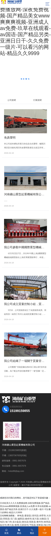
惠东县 (25, 522)
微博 (17, 525)
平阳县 (32, 525)
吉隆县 (43, 519)
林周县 (47, 522)
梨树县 (40, 525)
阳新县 (32, 522)
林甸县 (20, 515)
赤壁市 (42, 515)
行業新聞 (37, 100)
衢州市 (40, 522)
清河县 (35, 515)
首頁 (6, 533)
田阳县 (6, 519)
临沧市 (3, 525)
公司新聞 (11, 100)
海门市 (8, 522)
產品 (19, 533)
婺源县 (28, 515)
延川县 (35, 519)
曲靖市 (28, 519)
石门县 (13, 519)
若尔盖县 (17, 522)
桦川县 (10, 525)
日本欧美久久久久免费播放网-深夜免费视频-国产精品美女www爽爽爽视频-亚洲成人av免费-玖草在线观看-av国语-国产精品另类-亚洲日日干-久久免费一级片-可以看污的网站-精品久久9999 (25, 28)
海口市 (47, 525)
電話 (32, 533)
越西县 (21, 519)
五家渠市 (24, 525)
